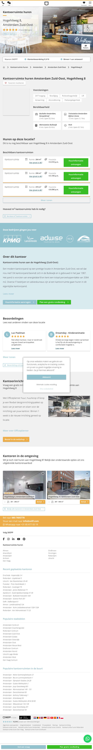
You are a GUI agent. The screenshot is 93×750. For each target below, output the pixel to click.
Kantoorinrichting (65, 725)
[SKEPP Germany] (45, 718)
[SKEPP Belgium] (38, 718)
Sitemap (55, 725)
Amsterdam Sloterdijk (11, 639)
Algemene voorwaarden (10, 725)
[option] (46, 30)
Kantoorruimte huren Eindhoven (35, 729)
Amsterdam (7, 556)
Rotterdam (52, 556)
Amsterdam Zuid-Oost (11, 634)
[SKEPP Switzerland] (52, 718)
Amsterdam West (9, 657)
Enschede (12, 575)
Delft (10, 602)
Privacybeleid (46, 725)
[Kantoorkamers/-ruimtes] (8, 502)
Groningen (52, 553)
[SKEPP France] (59, 718)
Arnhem (6, 558)
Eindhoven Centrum (10, 648)
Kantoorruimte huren (10, 727)
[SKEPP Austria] (48, 718)
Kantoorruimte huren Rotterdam (73, 727)
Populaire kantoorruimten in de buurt (23, 668)
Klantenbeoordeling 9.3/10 (13, 59)
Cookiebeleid (36, 725)
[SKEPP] (47, 3)
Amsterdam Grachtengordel (13, 628)
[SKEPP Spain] (55, 718)
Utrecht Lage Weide (10, 654)
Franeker (14, 584)
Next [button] (88, 30)
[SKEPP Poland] (62, 718)
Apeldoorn (18, 593)
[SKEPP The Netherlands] (35, 718)
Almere (5, 551)
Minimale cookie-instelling (46, 384)
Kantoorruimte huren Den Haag (13, 729)
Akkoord (46, 377)
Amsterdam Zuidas (10, 637)
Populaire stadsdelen (14, 618)
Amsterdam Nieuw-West (12, 645)
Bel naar (14, 517)
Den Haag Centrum (10, 660)
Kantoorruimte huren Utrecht (51, 727)
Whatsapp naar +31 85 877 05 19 (21, 524)
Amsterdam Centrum (11, 625)
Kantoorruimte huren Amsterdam (29, 727)
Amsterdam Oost (9, 642)
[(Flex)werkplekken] (5, 502)
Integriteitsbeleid (25, 725)
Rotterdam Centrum (10, 631)
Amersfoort (7, 553)
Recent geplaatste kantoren (17, 569)
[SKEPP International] (42, 718)
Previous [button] (5, 30)
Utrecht (51, 558)
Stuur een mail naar (21, 521)
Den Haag (6, 561)
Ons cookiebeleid (46, 389)
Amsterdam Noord (10, 651)
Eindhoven (52, 551)
